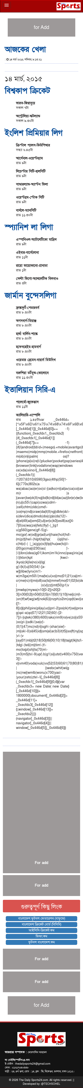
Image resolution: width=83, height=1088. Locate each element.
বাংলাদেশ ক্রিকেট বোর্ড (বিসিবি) (41, 924)
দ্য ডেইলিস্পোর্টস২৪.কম (17, 1060)
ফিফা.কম (41, 936)
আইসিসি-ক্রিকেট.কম (41, 930)
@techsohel (50, 1084)
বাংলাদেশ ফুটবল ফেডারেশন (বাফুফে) (41, 918)
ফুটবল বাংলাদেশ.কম (41, 942)
